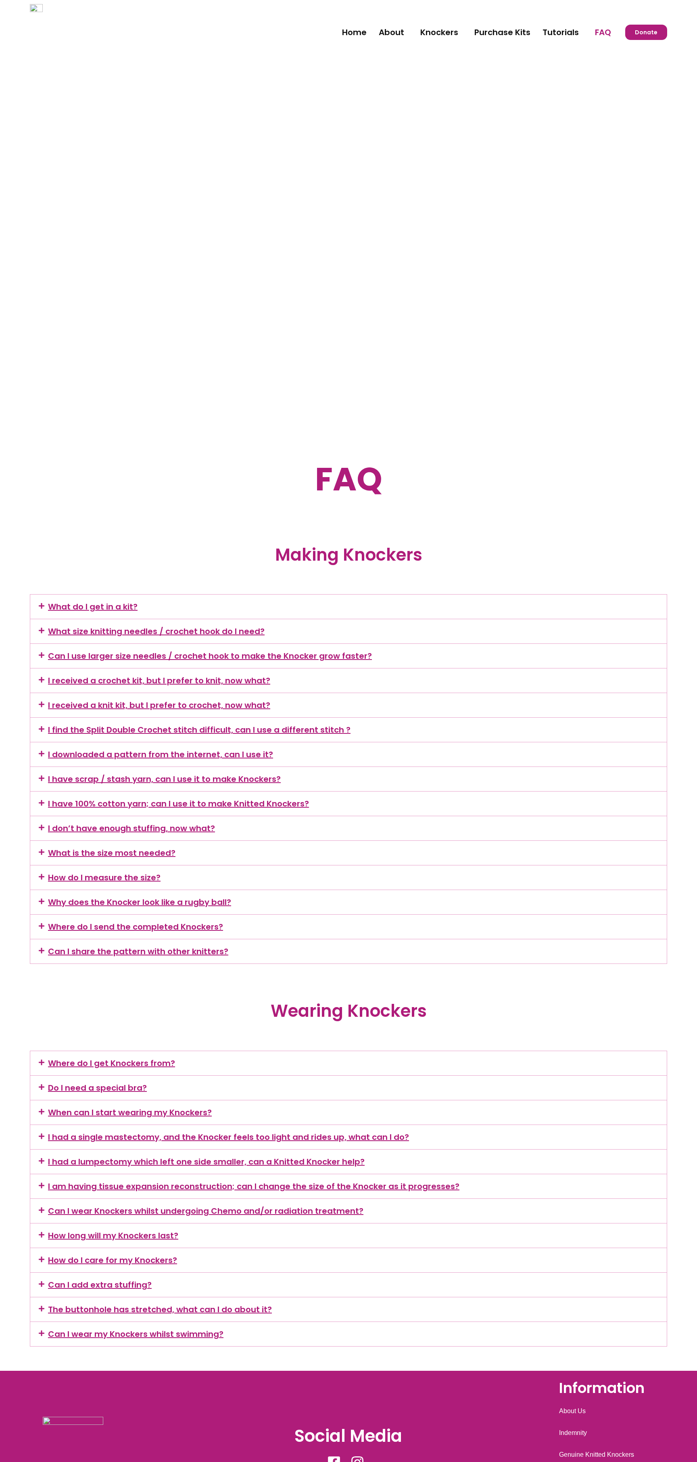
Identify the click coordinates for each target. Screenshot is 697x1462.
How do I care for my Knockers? (112, 1260)
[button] (393, 32)
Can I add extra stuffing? (100, 1284)
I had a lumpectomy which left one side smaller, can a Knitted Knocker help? (206, 1161)
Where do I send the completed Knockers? (135, 926)
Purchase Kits (502, 32)
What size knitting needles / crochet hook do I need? (156, 631)
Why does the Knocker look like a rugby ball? (139, 902)
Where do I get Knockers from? (111, 1063)
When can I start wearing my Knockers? (130, 1112)
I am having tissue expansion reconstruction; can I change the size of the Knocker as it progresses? (253, 1186)
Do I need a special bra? (97, 1087)
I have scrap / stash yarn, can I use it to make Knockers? (164, 779)
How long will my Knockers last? (113, 1235)
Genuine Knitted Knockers (596, 1454)
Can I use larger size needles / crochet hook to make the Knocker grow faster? (210, 656)
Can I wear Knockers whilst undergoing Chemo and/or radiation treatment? (205, 1211)
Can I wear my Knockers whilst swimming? (135, 1334)
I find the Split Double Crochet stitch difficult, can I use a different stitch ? (199, 729)
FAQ (603, 32)
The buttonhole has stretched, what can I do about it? (160, 1309)
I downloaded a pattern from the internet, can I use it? (160, 754)
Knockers (439, 32)
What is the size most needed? (111, 853)
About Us (572, 1411)
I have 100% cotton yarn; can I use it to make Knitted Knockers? (178, 803)
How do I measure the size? (104, 877)
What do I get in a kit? (93, 606)
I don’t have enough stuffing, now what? (131, 828)
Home (354, 32)
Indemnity (573, 1432)
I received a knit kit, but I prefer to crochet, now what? (159, 705)
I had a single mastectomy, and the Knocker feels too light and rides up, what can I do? (228, 1137)
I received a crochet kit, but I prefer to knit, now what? (159, 680)
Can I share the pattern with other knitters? (138, 951)
